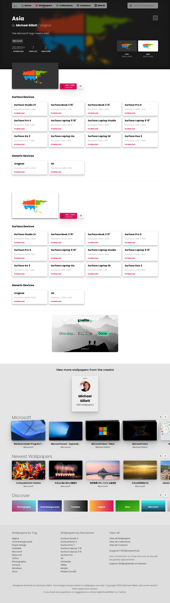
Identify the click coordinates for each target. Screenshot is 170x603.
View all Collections (119, 541)
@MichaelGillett (106, 592)
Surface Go (67, 555)
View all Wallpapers (119, 538)
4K (62, 558)
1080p (64, 564)
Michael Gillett (26, 25)
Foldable (16, 548)
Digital (15, 538)
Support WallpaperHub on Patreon (127, 563)
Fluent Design (19, 545)
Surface (16, 564)
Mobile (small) (68, 571)
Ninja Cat (17, 555)
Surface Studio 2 (69, 538)
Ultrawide (66, 561)
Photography (19, 561)
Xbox (14, 571)
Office (15, 558)
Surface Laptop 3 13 (71, 551)
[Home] (15, 6)
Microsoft (17, 41)
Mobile (64, 568)
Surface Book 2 (69, 541)
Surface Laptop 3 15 (71, 548)
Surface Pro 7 (68, 545)
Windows (17, 568)
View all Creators (118, 545)
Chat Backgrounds (22, 541)
